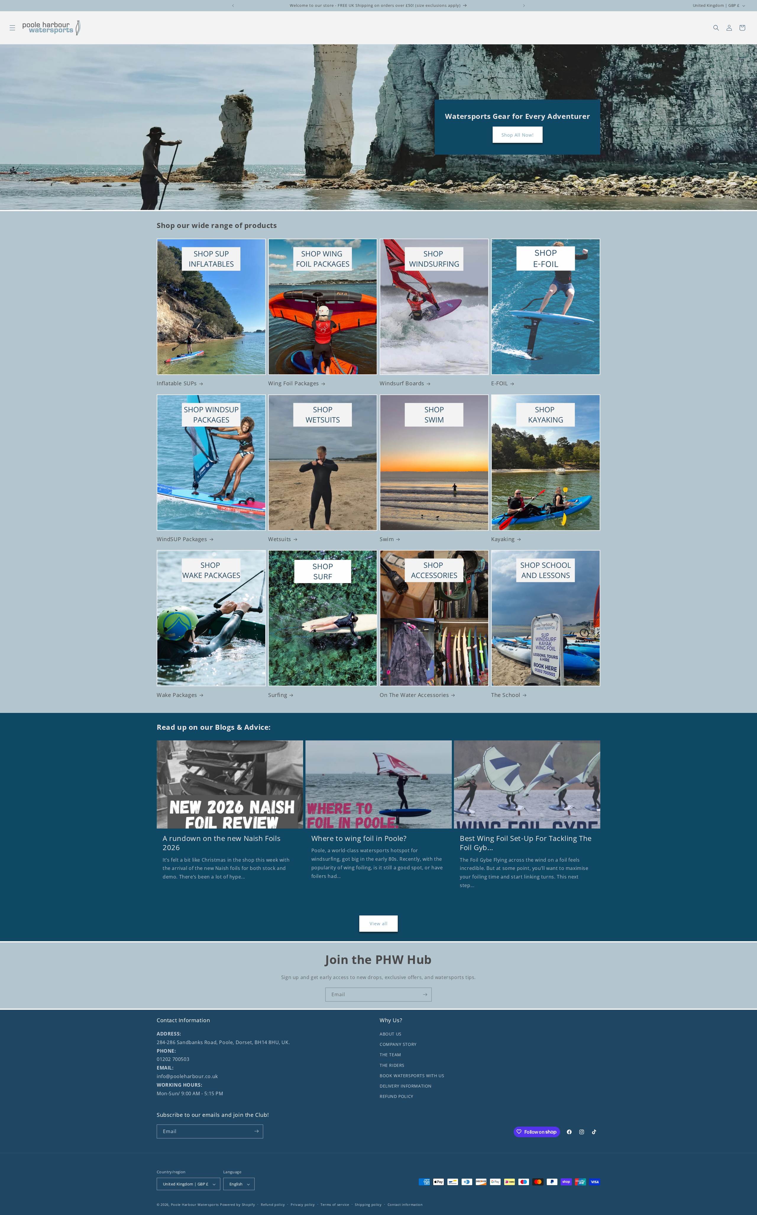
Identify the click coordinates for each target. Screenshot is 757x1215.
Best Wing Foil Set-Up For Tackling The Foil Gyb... (526, 843)
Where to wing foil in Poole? (359, 838)
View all (379, 923)
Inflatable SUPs (177, 383)
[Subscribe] (424, 995)
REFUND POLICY (396, 1096)
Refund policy (273, 1204)
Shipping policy (368, 1204)
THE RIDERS (392, 1065)
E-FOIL (499, 383)
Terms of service (335, 1204)
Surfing (277, 695)
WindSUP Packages (182, 539)
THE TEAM (390, 1055)
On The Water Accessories (414, 695)
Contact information (405, 1204)
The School (505, 695)
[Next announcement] (523, 5)
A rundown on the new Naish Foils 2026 (221, 843)
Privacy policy (303, 1204)
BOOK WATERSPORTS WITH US (412, 1075)
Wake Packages (177, 695)
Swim (387, 539)
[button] (12, 27)
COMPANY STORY (398, 1044)
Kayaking (503, 539)
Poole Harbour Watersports (195, 1205)
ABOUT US (391, 1034)
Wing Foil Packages (293, 383)
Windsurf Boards (402, 383)
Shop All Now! (517, 135)
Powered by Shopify (237, 1205)
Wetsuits (279, 539)
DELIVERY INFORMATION (406, 1086)
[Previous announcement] (233, 5)
